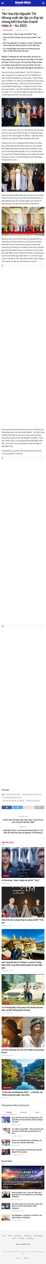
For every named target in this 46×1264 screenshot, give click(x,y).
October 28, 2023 (7, 1013)
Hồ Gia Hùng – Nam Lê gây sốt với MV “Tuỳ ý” (20, 34)
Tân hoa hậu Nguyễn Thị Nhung (13, 801)
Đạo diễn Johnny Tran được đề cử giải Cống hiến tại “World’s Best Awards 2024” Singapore (27, 1206)
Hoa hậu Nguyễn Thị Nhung (12, 797)
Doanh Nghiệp (38, 1236)
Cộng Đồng (7, 1088)
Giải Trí (9, 10)
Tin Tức (10, 1236)
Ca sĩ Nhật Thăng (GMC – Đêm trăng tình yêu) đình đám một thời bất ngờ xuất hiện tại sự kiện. (28, 1131)
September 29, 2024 (18, 1211)
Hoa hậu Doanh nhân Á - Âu (31, 794)
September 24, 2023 (8, 1055)
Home (3, 10)
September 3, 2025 (18, 1199)
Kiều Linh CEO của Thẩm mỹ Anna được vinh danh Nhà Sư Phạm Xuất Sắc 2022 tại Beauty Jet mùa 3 (27, 1120)
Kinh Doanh (18, 1236)
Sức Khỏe (21, 1238)
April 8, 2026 (7, 1187)
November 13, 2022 (22, 30)
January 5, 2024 (7, 925)
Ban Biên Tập (7, 30)
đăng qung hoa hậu (33, 801)
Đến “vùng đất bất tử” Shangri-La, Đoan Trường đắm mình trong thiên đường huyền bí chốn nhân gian (22, 965)
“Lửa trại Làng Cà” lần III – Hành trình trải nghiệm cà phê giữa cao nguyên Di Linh (22, 1183)
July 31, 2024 (6, 883)
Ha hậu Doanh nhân (13, 794)
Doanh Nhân (27, 1236)
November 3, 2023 (8, 970)
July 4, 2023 (6, 1098)
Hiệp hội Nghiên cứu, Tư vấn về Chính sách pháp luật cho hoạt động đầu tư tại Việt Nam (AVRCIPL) (27, 1195)
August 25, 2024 (17, 1220)
